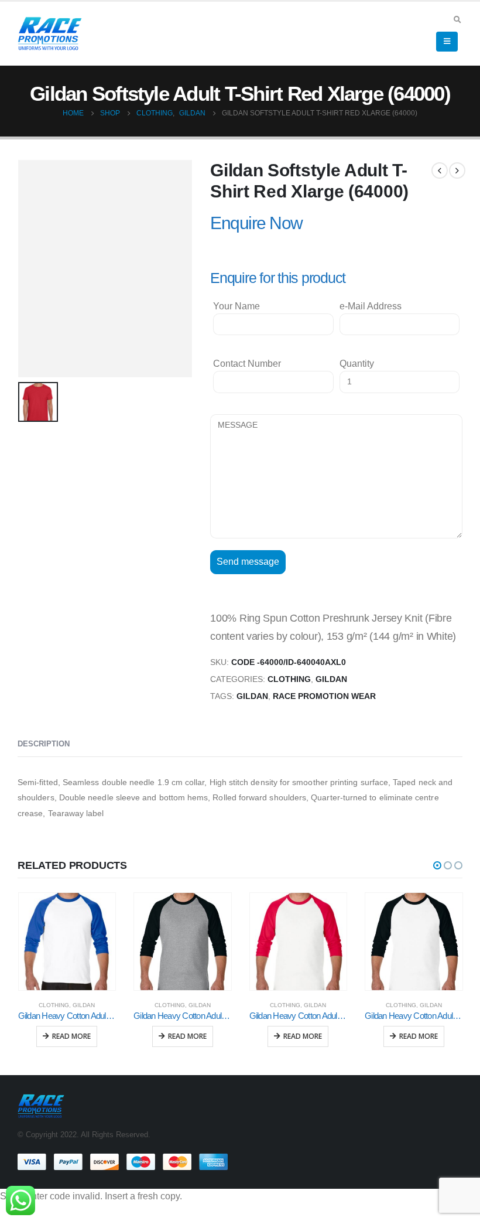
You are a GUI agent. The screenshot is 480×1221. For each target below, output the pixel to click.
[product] (67, 941)
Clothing (289, 679)
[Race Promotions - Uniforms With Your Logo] (50, 33)
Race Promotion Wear (324, 696)
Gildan (331, 679)
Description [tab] (44, 743)
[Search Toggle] (457, 19)
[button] (437, 865)
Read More (71, 1036)
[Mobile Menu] (447, 42)
